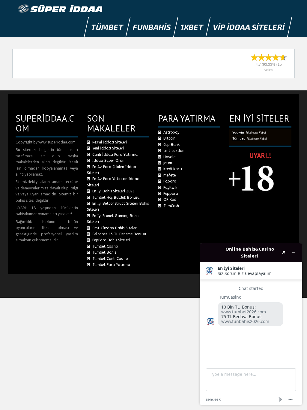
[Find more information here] (251, 324)
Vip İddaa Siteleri (249, 27)
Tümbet (107, 27)
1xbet (192, 27)
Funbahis (152, 27)
